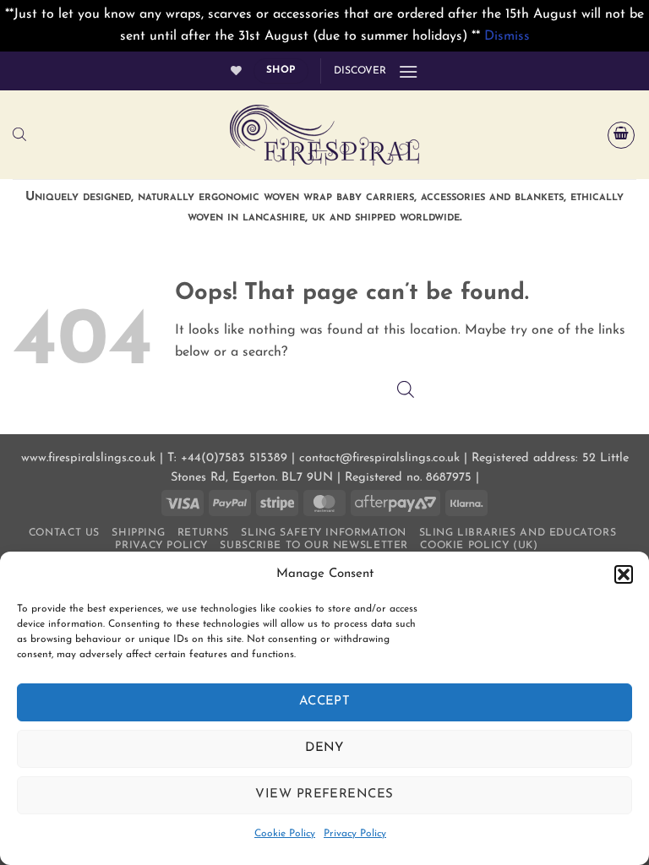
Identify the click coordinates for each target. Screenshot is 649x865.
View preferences (324, 794)
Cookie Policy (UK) (478, 546)
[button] (623, 574)
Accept (325, 701)
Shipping (138, 533)
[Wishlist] (236, 70)
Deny (324, 748)
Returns (203, 533)
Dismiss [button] (507, 36)
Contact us (64, 533)
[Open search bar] (19, 135)
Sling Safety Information (323, 533)
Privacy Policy (355, 834)
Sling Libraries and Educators (518, 533)
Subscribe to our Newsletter (314, 546)
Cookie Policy (284, 834)
